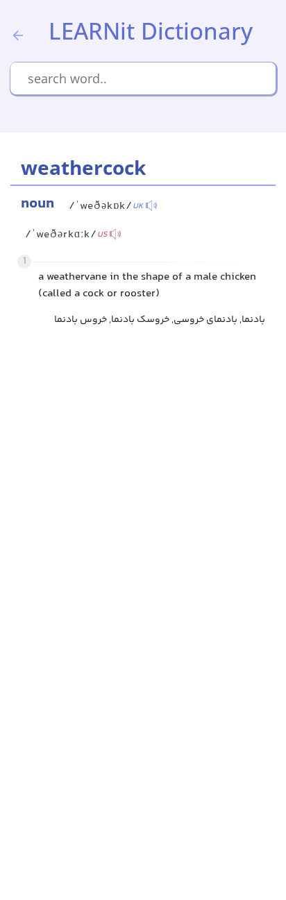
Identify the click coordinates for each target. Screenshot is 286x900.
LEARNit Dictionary (151, 30)
